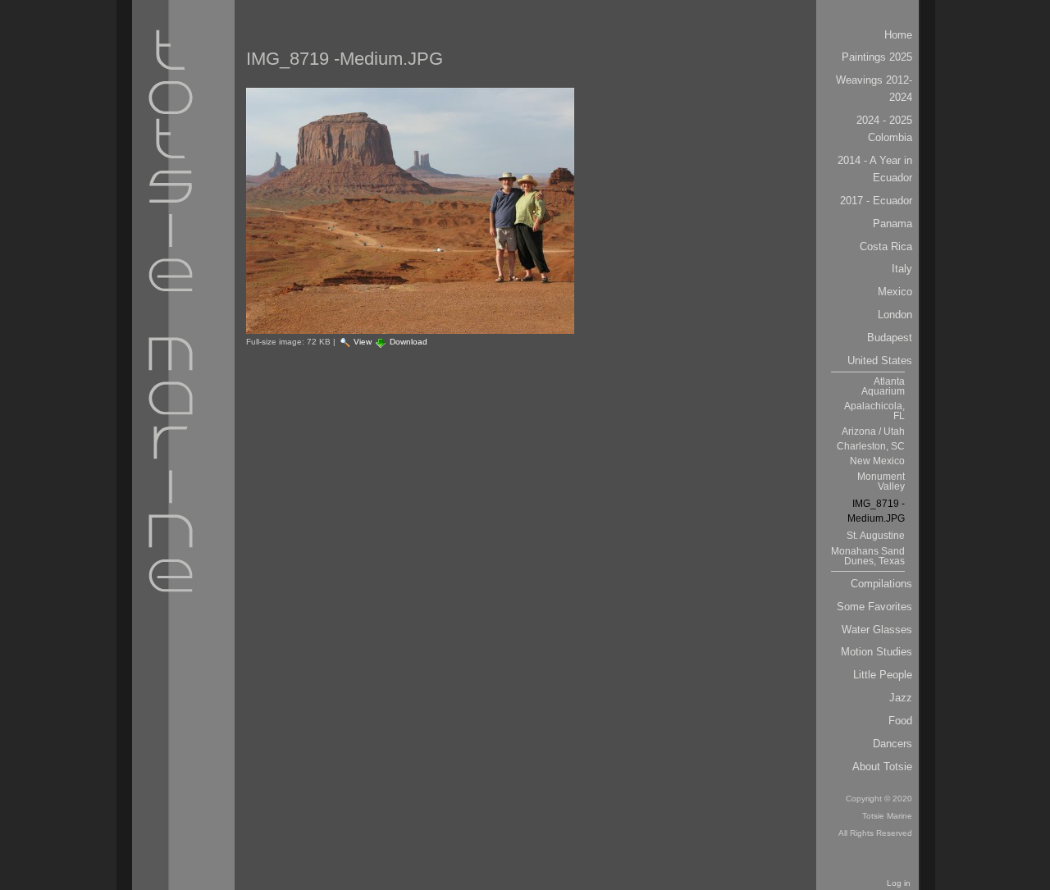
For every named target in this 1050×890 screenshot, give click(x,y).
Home (898, 35)
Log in (899, 883)
